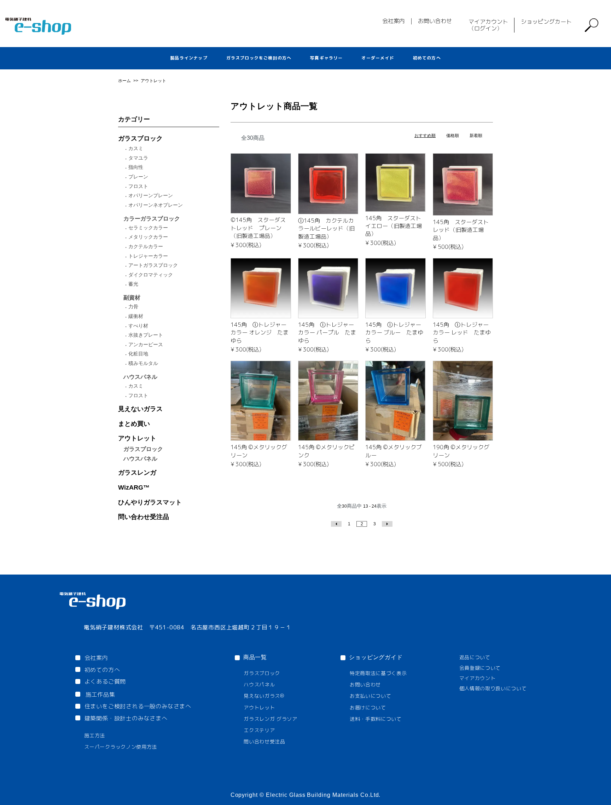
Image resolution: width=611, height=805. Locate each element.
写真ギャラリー (326, 58)
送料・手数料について (376, 718)
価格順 (452, 135)
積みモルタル (143, 363)
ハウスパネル (140, 377)
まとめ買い (134, 423)
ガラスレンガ (137, 472)
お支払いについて (370, 695)
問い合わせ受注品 (143, 516)
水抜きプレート (145, 335)
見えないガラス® (264, 695)
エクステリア (259, 730)
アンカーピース (145, 344)
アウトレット (153, 80)
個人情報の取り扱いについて (493, 688)
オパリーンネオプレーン (155, 205)
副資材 (131, 298)
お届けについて (368, 707)
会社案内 (393, 21)
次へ (387, 524)
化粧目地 (138, 353)
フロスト (138, 186)
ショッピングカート (546, 21)
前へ (336, 524)
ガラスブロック (140, 138)
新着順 (476, 135)
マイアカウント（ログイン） (488, 25)
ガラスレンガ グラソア (270, 718)
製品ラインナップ (189, 58)
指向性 (135, 167)
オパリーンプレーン (150, 195)
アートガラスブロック (153, 265)
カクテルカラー (145, 246)
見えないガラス (140, 408)
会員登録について (480, 667)
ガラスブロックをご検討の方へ (259, 58)
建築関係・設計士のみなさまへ (126, 718)
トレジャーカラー (148, 256)
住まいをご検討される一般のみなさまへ (138, 706)
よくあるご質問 (105, 681)
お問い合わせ (435, 21)
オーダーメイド (377, 58)
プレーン (138, 176)
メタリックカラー (148, 237)
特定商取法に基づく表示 (378, 673)
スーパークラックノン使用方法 (120, 746)
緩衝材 (135, 316)
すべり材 (138, 326)
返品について (474, 657)
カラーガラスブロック (151, 219)
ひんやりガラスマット (150, 502)
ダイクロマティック (150, 275)
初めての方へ (427, 58)
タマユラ (138, 158)
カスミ (135, 148)
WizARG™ (134, 487)
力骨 (133, 306)
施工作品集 (100, 694)
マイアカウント (477, 678)
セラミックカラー (148, 227)
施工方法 (94, 735)
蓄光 (133, 284)
